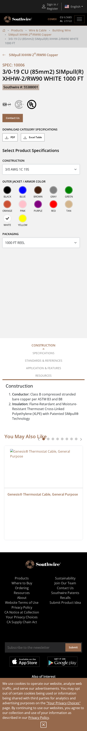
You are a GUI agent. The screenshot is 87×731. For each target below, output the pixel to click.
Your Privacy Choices (22, 617)
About (22, 597)
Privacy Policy (38, 717)
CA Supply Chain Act (22, 622)
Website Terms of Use (21, 602)
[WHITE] (7, 218)
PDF (12, 137)
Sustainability (65, 578)
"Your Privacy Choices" (63, 703)
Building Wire (61, 30)
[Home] (3, 30)
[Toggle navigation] (79, 19)
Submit (73, 647)
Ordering (22, 588)
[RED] (53, 204)
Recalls (65, 597)
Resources (22, 593)
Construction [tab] (43, 345)
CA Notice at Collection (21, 612)
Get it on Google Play (62, 662)
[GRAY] (53, 190)
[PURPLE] (38, 204)
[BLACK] (7, 190)
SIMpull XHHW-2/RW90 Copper (30, 34)
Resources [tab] (43, 375)
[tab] (43, 439)
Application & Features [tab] (43, 368)
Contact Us (12, 118)
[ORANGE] (7, 204)
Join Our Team (65, 583)
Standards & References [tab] (43, 360)
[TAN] (69, 204)
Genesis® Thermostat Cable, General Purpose (42, 494)
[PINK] (23, 204)
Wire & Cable (38, 30)
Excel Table (35, 137)
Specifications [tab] (43, 353)
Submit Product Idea (65, 602)
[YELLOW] (23, 218)
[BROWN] (38, 190)
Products (17, 30)
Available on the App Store (25, 662)
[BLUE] (23, 190)
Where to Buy (22, 583)
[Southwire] (18, 19)
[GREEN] (69, 190)
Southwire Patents (65, 593)
